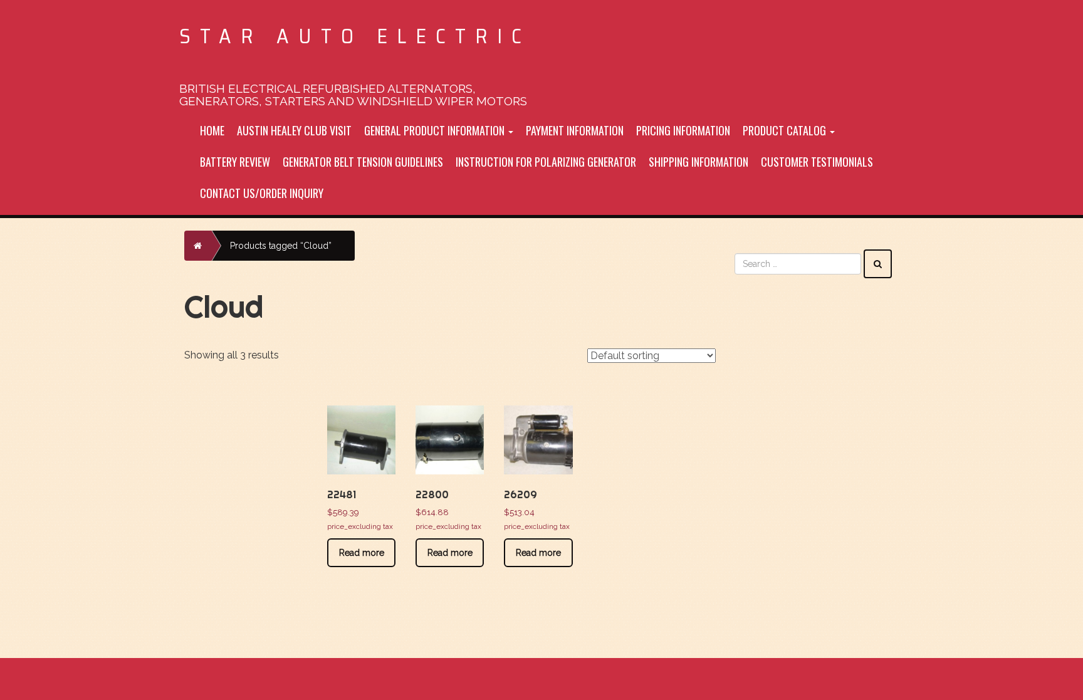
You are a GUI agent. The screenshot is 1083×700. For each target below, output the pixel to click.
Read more (361, 553)
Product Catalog (786, 130)
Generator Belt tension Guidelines (363, 162)
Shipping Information (698, 162)
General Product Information (435, 130)
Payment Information (575, 130)
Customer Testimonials (817, 162)
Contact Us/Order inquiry (261, 193)
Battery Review (235, 162)
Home (212, 130)
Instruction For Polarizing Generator (546, 162)
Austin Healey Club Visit (294, 130)
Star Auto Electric (355, 36)
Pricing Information (683, 130)
